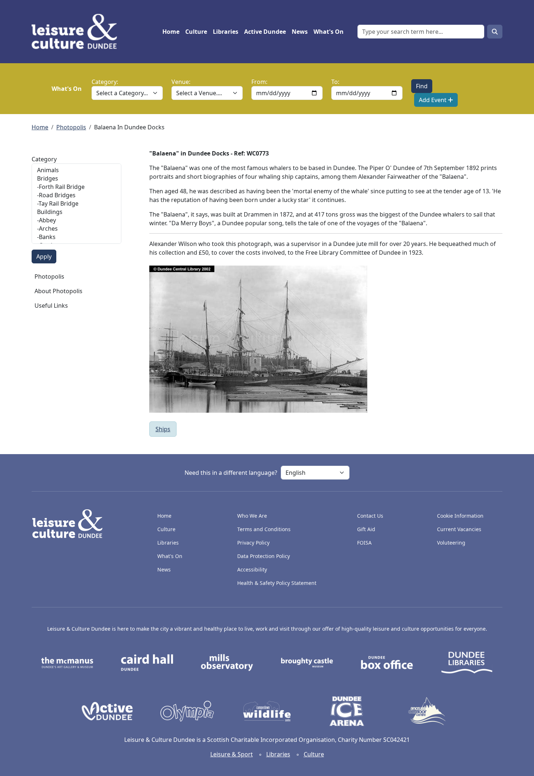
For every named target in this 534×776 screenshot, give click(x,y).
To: (335, 82)
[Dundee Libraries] (466, 662)
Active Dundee (265, 32)
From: (259, 82)
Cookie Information (460, 515)
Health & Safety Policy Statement (276, 582)
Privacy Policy (253, 542)
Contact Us (370, 515)
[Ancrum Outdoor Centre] (426, 711)
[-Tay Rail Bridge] (76, 203)
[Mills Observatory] (227, 662)
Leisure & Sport (231, 754)
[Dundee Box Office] (386, 662)
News (300, 32)
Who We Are (252, 515)
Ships (162, 429)
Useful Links (51, 306)
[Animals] (76, 170)
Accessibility (252, 569)
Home (170, 32)
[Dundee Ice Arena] (347, 711)
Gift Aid (366, 529)
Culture (196, 32)
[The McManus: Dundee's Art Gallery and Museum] (67, 662)
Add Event (433, 100)
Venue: (180, 82)
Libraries (225, 32)
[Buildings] (76, 212)
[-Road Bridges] (76, 195)
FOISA (364, 542)
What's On (328, 32)
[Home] (77, 31)
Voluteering (451, 542)
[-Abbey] (76, 220)
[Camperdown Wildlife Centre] (267, 711)
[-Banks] (76, 237)
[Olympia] (187, 711)
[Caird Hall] (147, 662)
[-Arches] (76, 229)
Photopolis (71, 127)
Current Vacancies (459, 529)
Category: (105, 82)
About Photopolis (58, 291)
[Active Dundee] (107, 711)
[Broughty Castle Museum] (307, 662)
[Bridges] (76, 178)
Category (44, 159)
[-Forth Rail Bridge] (76, 187)
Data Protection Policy (263, 556)
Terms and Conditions (264, 529)
